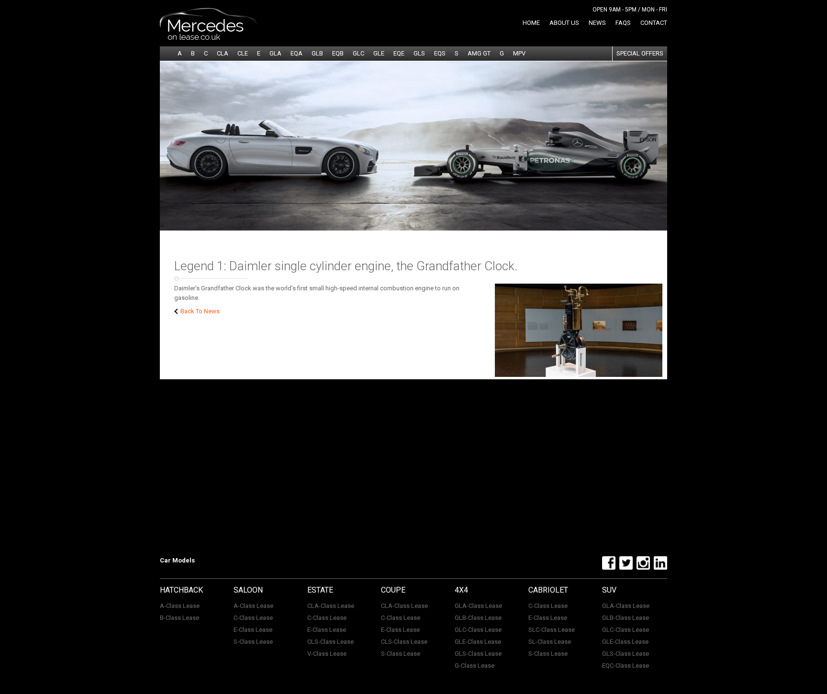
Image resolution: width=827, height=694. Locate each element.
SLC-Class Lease (551, 629)
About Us (564, 22)
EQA (296, 53)
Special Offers (639, 53)
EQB (338, 53)
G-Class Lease (474, 665)
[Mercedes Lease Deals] (208, 37)
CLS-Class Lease (330, 641)
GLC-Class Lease (478, 629)
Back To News (199, 311)
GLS (419, 53)
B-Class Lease (179, 617)
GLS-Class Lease (478, 653)
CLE (242, 53)
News (597, 22)
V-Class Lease (326, 653)
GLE (378, 53)
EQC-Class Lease (625, 665)
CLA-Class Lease (330, 605)
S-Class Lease (253, 641)
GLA (275, 53)
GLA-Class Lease (478, 605)
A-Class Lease (180, 605)
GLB (317, 53)
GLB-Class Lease (478, 617)
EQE (398, 53)
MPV (519, 53)
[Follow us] (607, 567)
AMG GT (479, 53)
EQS (440, 53)
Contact (653, 22)
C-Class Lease (253, 617)
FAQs (623, 22)
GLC (358, 53)
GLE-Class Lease (478, 641)
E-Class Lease (253, 629)
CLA (222, 53)
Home (531, 22)
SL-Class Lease (549, 641)
